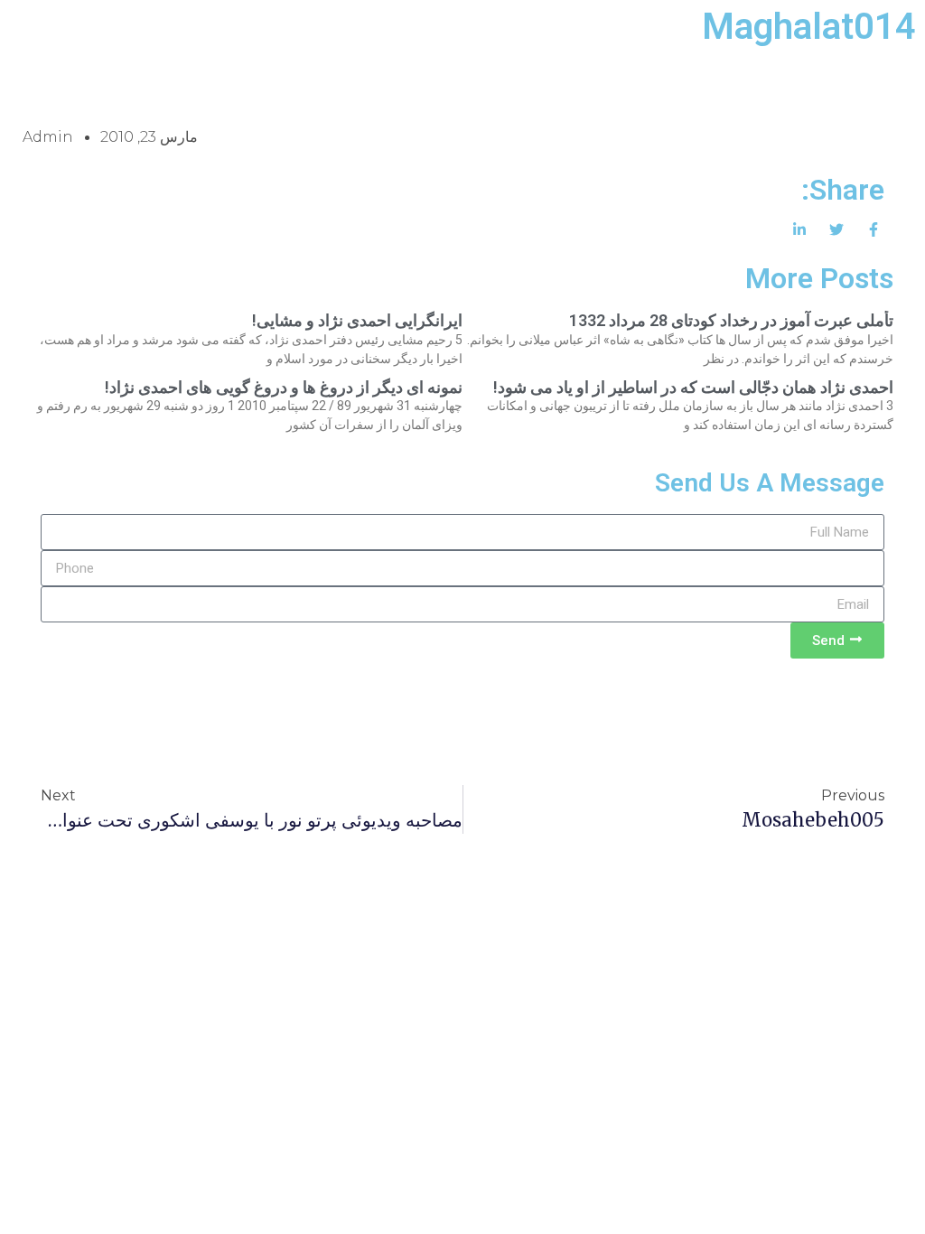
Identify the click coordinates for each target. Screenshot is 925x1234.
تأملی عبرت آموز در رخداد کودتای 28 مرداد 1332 (731, 320)
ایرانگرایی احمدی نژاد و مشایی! (357, 320)
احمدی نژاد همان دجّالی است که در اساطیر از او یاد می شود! (693, 387)
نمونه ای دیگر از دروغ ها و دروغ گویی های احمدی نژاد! (283, 387)
